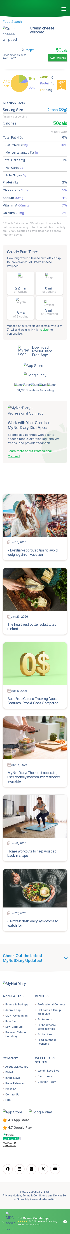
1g (47, 83)
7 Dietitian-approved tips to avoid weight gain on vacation (32, 552)
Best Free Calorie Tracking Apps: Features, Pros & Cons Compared (32, 701)
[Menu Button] (63, 9)
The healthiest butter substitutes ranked (31, 626)
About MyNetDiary (16, 1066)
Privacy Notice (12, 1195)
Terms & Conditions (34, 1195)
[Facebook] (8, 1169)
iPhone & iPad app (17, 1004)
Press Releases (15, 1083)
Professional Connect (51, 1004)
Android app (13, 1010)
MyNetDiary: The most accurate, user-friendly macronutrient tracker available (33, 777)
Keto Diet (11, 1021)
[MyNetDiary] (23, 7)
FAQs (8, 1100)
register (45, 329)
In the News (12, 1077)
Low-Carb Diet (14, 1026)
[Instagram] (31, 1169)
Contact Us (12, 1094)
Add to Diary (58, 57)
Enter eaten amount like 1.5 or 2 (14, 56)
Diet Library (45, 1076)
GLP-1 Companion (16, 1015)
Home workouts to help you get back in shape (31, 853)
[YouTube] (55, 1169)
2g (46, 77)
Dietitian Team (47, 1081)
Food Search (12, 22)
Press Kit (10, 1088)
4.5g (46, 90)
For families (45, 1034)
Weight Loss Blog (48, 1070)
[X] (43, 1169)
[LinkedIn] (20, 1169)
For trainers (45, 1019)
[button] (35, 365)
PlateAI (9, 1072)
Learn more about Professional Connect (30, 453)
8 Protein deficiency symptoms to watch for (32, 923)
